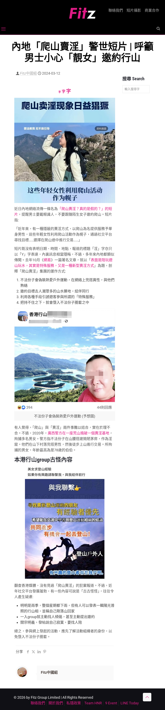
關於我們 (55, 703)
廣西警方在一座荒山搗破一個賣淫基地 (78, 433)
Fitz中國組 (28, 73)
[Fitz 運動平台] (82, 11)
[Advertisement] (136, 159)
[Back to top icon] (147, 697)
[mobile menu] (3, 29)
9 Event (111, 703)
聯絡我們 (115, 10)
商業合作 (152, 10)
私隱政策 (73, 703)
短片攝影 (134, 10)
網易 (47, 260)
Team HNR (93, 703)
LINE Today (130, 703)
